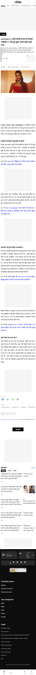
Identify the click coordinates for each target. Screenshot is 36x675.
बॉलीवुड (3, 34)
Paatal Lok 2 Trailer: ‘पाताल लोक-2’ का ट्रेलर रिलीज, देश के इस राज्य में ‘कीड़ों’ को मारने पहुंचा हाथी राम (18, 327)
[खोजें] (35, 2)
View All (33, 467)
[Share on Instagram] (18, 399)
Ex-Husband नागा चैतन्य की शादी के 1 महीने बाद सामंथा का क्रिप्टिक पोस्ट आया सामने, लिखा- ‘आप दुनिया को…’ (18, 211)
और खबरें (18, 429)
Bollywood (16, 419)
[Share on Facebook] (3, 399)
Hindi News (3, 419)
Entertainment (10, 419)
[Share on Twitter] (8, 399)
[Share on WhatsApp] (13, 399)
